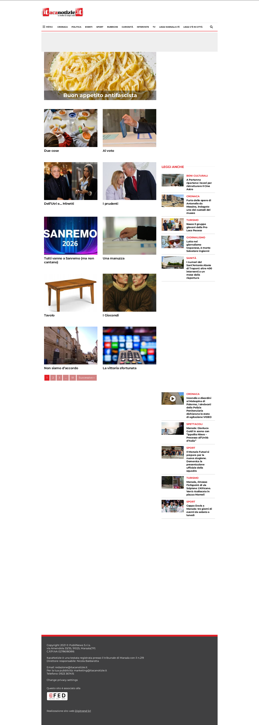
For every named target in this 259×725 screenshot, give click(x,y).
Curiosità (127, 27)
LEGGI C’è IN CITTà (192, 27)
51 (73, 377)
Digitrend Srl (83, 711)
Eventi (88, 27)
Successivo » (87, 377)
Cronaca (62, 27)
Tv (154, 27)
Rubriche (112, 27)
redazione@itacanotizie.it (71, 667)
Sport (99, 27)
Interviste (143, 27)
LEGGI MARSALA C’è (169, 27)
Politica (76, 27)
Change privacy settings (62, 680)
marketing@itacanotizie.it (90, 670)
